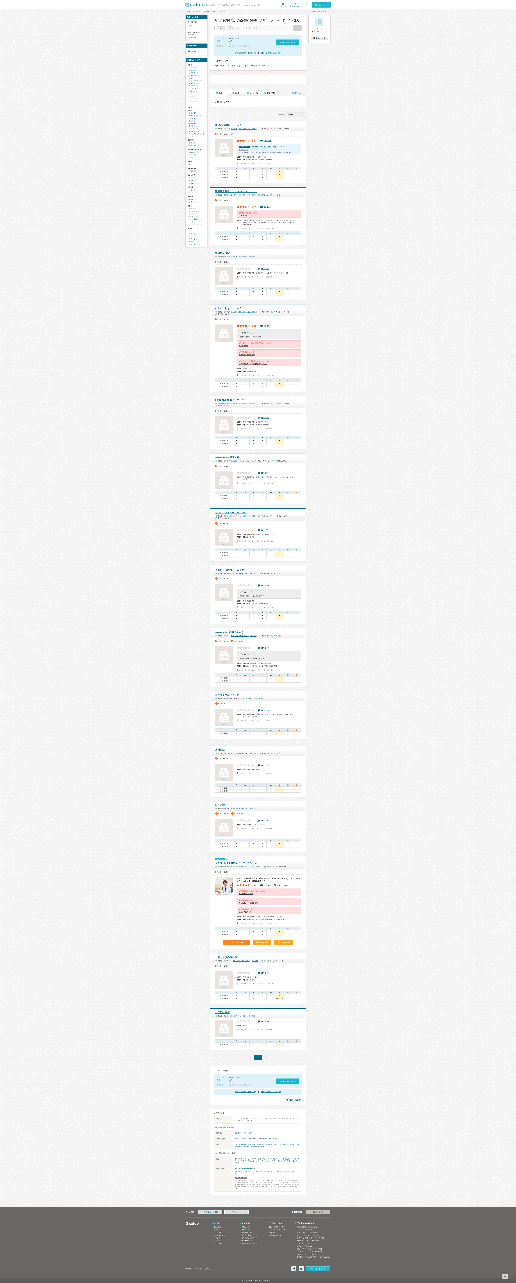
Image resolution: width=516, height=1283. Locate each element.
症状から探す (246, 1229)
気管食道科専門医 (240, 1139)
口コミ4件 (267, 885)
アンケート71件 (283, 885)
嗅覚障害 (246, 1146)
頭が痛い (288, 1159)
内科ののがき (229, 632)
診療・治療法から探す (249, 1243)
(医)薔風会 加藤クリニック (229, 400)
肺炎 (236, 1144)
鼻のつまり (281, 1161)
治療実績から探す (248, 1232)
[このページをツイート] (301, 1268)
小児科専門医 (262, 1139)
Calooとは (283, 6)
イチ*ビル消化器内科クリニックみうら (236, 863)
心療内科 (192, 202)
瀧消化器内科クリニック (228, 125)
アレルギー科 (193, 88)
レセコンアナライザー (305, 1243)
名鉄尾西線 (192, 37)
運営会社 (188, 1269)
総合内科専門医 (274, 1139)
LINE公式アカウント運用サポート (309, 1254)
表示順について (297, 93)
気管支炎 (269, 1144)
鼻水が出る (295, 1161)
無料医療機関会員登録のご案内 (308, 1227)
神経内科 (192, 91)
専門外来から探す (248, 1238)
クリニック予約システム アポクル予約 (310, 1238)
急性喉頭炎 (252, 1144)
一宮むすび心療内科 (226, 957)
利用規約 (272, 1232)
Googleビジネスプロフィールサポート (310, 1251)
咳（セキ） (248, 1159)
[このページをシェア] (293, 1268)
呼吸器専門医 (252, 1139)
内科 (244, 1133)
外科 (190, 110)
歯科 (190, 209)
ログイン (306, 6)
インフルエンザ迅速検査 (243, 1168)
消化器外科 (192, 118)
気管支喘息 (277, 1144)
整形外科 (192, 126)
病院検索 (207, 11)
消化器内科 (192, 75)
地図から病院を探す (194, 51)
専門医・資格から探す (249, 1235)
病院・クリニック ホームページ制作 (309, 1249)
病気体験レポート (220, 1235)
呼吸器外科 (192, 113)
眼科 (190, 164)
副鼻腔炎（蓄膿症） (289, 1144)
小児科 (250, 1133)
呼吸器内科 (238, 1133)
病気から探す (246, 1227)
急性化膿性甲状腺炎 (257, 1146)
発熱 (236, 1159)
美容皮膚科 (192, 145)
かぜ (214, 11)
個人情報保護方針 (275, 1235)
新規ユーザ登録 (295, 6)
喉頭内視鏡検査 (240, 1177)
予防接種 (192, 239)
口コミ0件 (265, 269)
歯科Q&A (217, 1240)
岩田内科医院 (222, 253)
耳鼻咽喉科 (192, 171)
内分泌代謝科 (193, 81)
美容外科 (192, 131)
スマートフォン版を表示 (318, 1269)
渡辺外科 (227, 457)
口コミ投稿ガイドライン (277, 1227)
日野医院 (220, 805)
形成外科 (192, 129)
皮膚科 (191, 143)
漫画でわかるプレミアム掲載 (307, 1232)
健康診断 (192, 241)
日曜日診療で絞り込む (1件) (271, 53)
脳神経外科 (192, 123)
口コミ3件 (267, 326)
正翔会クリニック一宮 (227, 695)
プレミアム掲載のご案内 (305, 1229)
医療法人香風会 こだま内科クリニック (236, 191)
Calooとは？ (218, 1227)
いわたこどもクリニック (228, 308)
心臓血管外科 (193, 115)
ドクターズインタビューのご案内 (308, 1235)
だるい (269, 1161)
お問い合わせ (209, 1269)
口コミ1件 (267, 141)
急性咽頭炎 (261, 1144)
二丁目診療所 (222, 1012)
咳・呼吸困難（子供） (252, 1161)
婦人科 (191, 180)
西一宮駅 (234, 129)
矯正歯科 (192, 211)
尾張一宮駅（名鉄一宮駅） (247, 129)
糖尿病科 (192, 83)
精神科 (191, 199)
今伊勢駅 (241, 698)
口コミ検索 (218, 1232)
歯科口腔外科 (193, 219)
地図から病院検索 (295, 1100)
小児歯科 (192, 216)
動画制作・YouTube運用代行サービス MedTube (314, 1257)
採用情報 (198, 1269)
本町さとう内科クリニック (229, 569)
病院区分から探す (248, 1240)
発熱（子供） (262, 1159)
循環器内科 (192, 73)
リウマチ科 (192, 86)
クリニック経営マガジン (305, 1246)
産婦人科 (192, 183)
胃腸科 (191, 78)
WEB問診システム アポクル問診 (308, 1240)
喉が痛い (276, 1159)
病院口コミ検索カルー (192, 11)
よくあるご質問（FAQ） (277, 1229)
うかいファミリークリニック (231, 512)
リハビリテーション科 (196, 134)
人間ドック (192, 244)
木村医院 (220, 749)
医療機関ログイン (318, 1212)
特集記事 (217, 1238)
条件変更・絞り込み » (287, 42)
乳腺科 (191, 121)
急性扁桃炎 (243, 1144)
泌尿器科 (192, 152)
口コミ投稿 (218, 1243)
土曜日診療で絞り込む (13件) (245, 53)
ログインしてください (319, 31)
